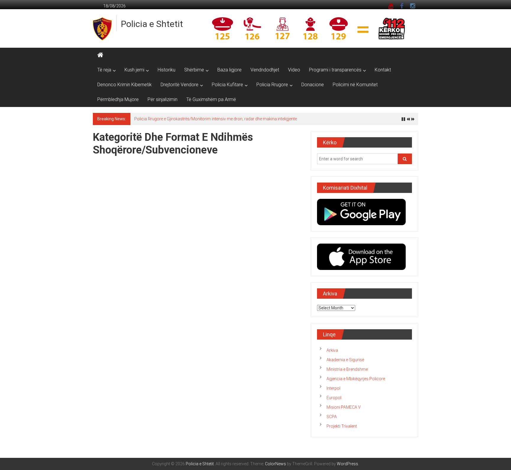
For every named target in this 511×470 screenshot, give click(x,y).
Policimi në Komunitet (355, 84)
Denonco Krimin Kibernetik (124, 84)
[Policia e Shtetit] (100, 55)
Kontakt (383, 70)
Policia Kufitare (227, 84)
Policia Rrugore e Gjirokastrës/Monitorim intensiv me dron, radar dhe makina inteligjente (215, 118)
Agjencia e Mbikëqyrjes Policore (355, 378)
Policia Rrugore (272, 84)
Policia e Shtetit (152, 24)
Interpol (333, 388)
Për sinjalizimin (162, 99)
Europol (333, 397)
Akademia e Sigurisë (345, 359)
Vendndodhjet (264, 70)
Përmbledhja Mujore (118, 99)
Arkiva (332, 350)
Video (294, 70)
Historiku (166, 70)
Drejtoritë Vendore (179, 84)
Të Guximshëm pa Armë (211, 99)
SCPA (331, 416)
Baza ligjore (229, 70)
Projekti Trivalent (341, 426)
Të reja (104, 70)
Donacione (312, 84)
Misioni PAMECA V (343, 407)
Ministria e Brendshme (347, 369)
